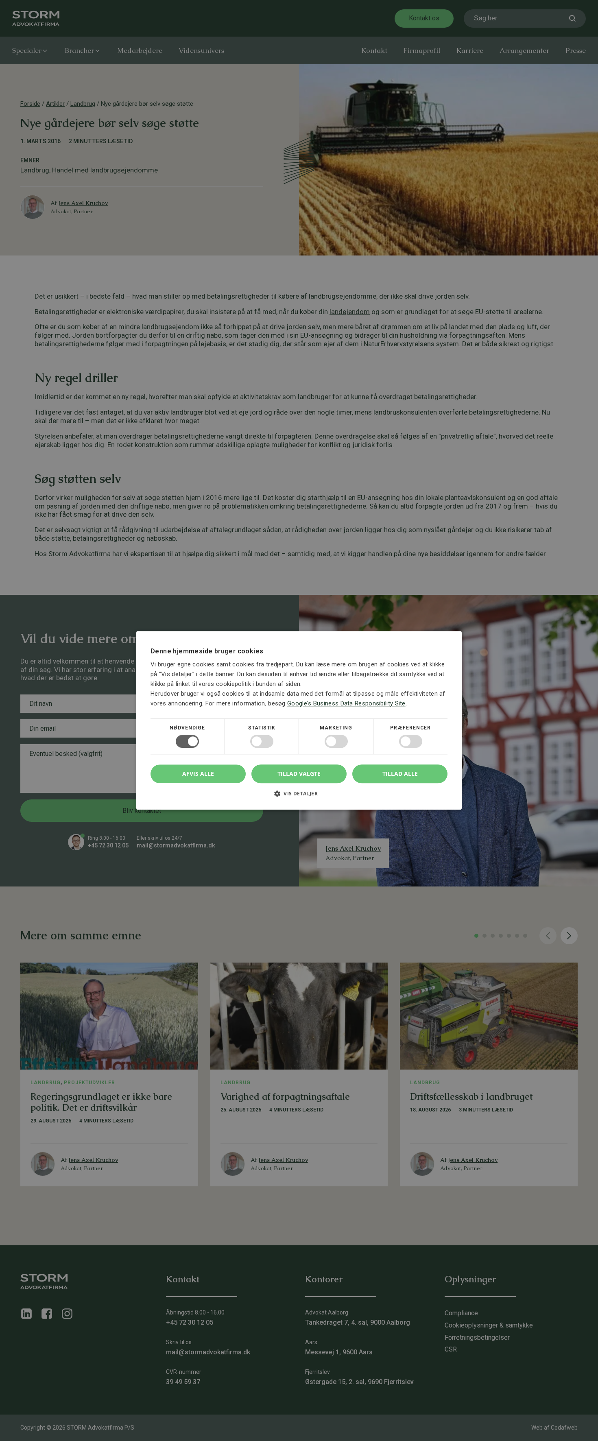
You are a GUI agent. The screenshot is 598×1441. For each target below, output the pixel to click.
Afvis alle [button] (198, 774)
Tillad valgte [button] (299, 773)
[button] (299, 797)
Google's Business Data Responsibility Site (346, 703)
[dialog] (299, 720)
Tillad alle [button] (400, 773)
